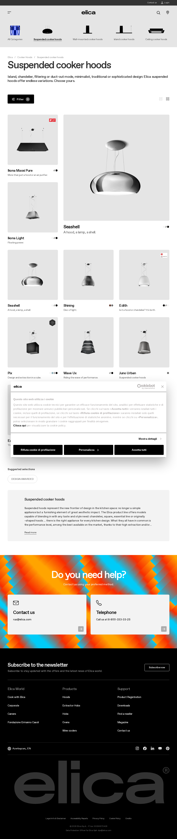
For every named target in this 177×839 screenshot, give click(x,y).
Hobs (65, 714)
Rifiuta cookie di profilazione (38, 449)
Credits (128, 818)
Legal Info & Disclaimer (56, 818)
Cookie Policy (114, 818)
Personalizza (86, 449)
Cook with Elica (16, 697)
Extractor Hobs (71, 705)
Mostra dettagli (148, 438)
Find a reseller (124, 714)
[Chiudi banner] (162, 386)
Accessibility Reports (79, 818)
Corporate (13, 705)
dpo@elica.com (104, 830)
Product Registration (129, 697)
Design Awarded (22, 479)
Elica (10, 57)
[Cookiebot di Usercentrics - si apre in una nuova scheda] (140, 386)
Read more (30, 532)
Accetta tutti (139, 449)
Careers (12, 714)
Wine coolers (69, 730)
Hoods (66, 697)
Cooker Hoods (24, 57)
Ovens (65, 722)
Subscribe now (157, 667)
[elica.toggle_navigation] (9, 12)
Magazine (122, 722)
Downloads (123, 705)
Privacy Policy (98, 818)
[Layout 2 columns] (167, 99)
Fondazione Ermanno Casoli (23, 722)
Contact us (123, 730)
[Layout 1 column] (160, 99)
